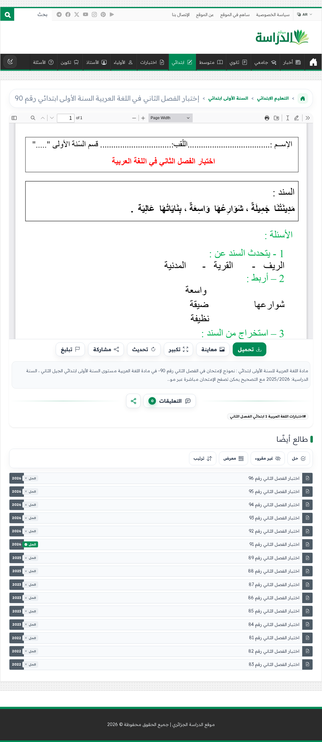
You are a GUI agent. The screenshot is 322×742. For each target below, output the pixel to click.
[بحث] (7, 14)
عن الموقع (205, 14)
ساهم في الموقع (235, 14)
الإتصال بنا (181, 14)
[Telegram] (59, 14)
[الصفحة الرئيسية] (302, 98)
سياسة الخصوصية (273, 14)
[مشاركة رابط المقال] (133, 401)
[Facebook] (68, 14)
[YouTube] (85, 14)
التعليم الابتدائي (273, 98)
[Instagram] (94, 14)
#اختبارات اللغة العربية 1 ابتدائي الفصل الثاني (268, 416)
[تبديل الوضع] (10, 61)
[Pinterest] (103, 14)
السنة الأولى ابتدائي (228, 98)
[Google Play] (112, 14)
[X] (77, 14)
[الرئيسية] (313, 62)
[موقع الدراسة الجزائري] (282, 37)
